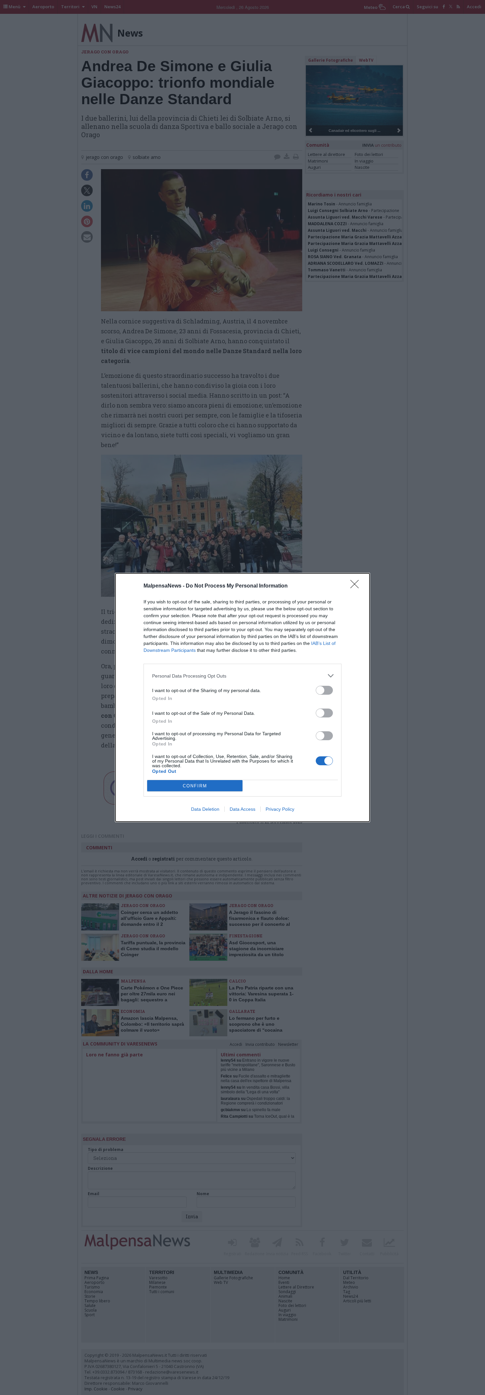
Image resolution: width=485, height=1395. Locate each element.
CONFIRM (195, 785)
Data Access (242, 809)
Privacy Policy (280, 809)
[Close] (356, 586)
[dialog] (242, 697)
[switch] (324, 690)
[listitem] (242, 675)
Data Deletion (205, 809)
